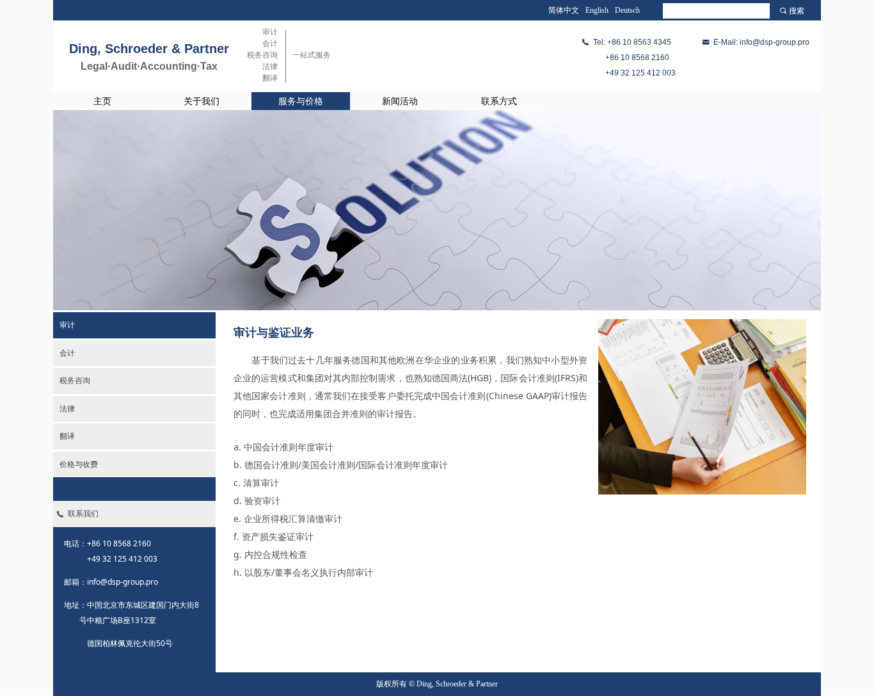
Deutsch (627, 10)
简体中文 (563, 10)
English (596, 10)
